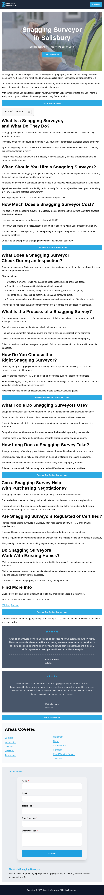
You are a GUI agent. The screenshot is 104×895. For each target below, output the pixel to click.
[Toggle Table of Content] (28, 112)
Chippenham (59, 745)
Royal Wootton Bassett (64, 754)
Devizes (9, 746)
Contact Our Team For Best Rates (52, 247)
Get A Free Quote (52, 717)
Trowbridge (10, 755)
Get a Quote (50, 55)
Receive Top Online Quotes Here (52, 475)
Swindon (57, 758)
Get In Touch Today (52, 103)
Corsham (57, 750)
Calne (56, 741)
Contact (96, 5)
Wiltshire (6, 605)
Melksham (58, 737)
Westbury (9, 751)
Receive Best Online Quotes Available (52, 397)
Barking (15, 605)
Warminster (10, 742)
